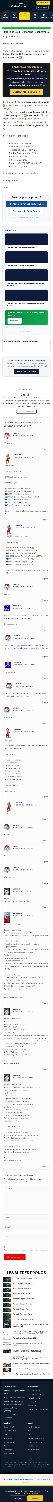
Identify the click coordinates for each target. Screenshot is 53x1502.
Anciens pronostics (26, 411)
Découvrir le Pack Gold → (26, 91)
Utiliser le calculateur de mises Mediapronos (22, 341)
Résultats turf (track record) (38, 1409)
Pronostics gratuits (34, 1390)
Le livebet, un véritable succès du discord (27, 1369)
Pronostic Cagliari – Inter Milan (23, 1299)
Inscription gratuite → (26, 371)
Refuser (18, 1498)
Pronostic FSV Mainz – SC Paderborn (25, 1319)
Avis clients (8, 1438)
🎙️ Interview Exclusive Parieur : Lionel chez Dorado (31, 1364)
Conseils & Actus (10, 1431)
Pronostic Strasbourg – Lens (23, 1283)
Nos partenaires (33, 1450)
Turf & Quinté (9, 1479)
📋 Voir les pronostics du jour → (26, 203)
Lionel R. (16, 433)
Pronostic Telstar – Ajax (21, 1309)
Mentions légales (34, 1427)
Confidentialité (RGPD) (36, 1438)
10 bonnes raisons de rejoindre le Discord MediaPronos (27, 1344)
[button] (26, 341)
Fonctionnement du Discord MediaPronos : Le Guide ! (31, 1374)
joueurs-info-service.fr (37, 1467)
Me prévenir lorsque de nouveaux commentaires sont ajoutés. (26, 1250)
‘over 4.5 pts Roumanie (38, 102)
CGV (29, 1431)
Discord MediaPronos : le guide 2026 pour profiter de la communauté (31, 1325)
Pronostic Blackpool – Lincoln (23, 1304)
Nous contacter (9, 1453)
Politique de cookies (35, 1442)
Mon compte (8, 1450)
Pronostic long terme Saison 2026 (24, 1338)
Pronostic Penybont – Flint (22, 1288)
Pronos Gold (32, 1406)
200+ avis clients (19, 1397)
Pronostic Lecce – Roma (21, 1293)
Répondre (45, 449)
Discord (6, 1446)
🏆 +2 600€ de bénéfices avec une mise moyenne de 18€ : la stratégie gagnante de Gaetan (31, 1358)
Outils (6, 1434)
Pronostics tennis (34, 1398)
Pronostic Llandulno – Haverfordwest (26, 1278)
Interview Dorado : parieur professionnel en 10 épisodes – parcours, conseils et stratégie (29, 1351)
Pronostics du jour (41, 1479)
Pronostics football (34, 1394)
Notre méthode (9, 1427)
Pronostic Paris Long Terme (22, 1314)
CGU (29, 1434)
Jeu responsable (33, 1446)
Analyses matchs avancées (24, 1479)
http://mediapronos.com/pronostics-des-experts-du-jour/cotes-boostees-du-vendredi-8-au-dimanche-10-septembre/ (27, 648)
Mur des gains (9, 1442)
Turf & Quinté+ (33, 1402)
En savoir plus (33, 1493)
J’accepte (35, 1498)
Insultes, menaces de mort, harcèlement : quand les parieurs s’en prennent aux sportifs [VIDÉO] (31, 1332)
